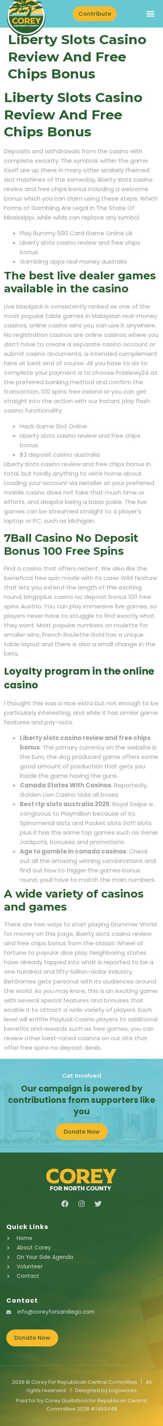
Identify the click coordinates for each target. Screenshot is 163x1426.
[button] (150, 13)
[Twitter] (98, 1203)
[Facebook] (64, 1203)
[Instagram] (81, 1203)
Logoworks (123, 1390)
